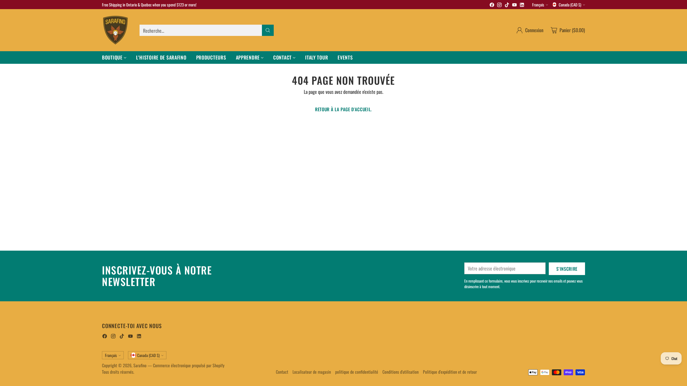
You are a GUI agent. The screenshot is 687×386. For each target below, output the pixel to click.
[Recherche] (268, 30)
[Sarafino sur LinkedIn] (522, 5)
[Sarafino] (115, 30)
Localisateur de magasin (312, 372)
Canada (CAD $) (570, 5)
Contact (282, 372)
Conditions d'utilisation (400, 372)
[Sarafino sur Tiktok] (507, 5)
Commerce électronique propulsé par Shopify (188, 365)
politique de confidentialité (356, 372)
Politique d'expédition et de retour (450, 372)
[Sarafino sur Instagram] (499, 5)
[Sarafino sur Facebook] (492, 5)
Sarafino (140, 365)
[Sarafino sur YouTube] (514, 5)
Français (538, 5)
